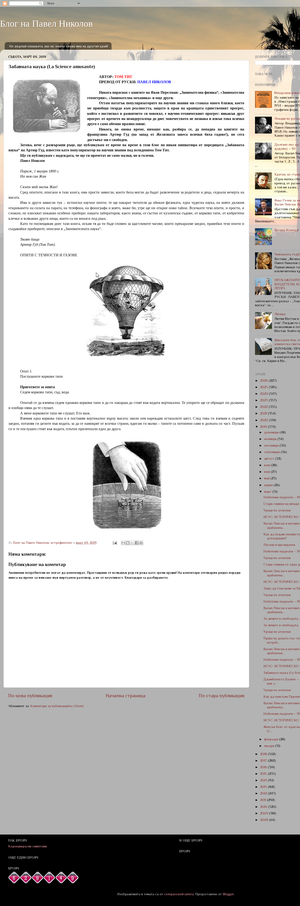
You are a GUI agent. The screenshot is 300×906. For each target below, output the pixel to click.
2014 (264, 780)
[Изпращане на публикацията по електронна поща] (114, 542)
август (269, 458)
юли (267, 465)
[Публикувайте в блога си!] (127, 543)
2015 (264, 774)
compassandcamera (179, 894)
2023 (264, 400)
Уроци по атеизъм (277, 510)
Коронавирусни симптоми (27, 846)
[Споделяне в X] (132, 543)
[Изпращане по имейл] (123, 543)
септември (272, 452)
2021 (264, 413)
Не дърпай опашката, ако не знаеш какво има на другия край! (58, 46)
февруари (271, 739)
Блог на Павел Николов (46, 23)
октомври (272, 445)
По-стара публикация (221, 695)
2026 (264, 380)
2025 (264, 387)
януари (269, 746)
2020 (264, 420)
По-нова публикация (30, 695)
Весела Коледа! (286, 230)
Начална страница (125, 695)
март (268, 491)
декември (272, 432)
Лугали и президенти (279, 545)
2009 (264, 813)
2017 (264, 760)
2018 (264, 754)
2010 (264, 807)
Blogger (228, 894)
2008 (264, 820)
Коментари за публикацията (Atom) (57, 706)
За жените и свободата (280, 625)
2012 (264, 793)
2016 (264, 767)
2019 (264, 427)
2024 (264, 393)
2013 (264, 787)
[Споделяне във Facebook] (136, 543)
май (267, 478)
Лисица (279, 314)
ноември (271, 439)
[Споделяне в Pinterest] (141, 543)
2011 (263, 800)
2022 (264, 407)
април (269, 485)
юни (267, 472)
